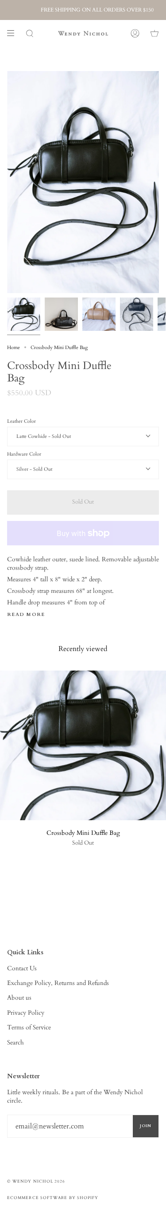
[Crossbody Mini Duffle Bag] (83, 746)
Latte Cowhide (32, 436)
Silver (23, 469)
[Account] (135, 33)
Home (13, 347)
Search (15, 1042)
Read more (26, 614)
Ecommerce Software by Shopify (52, 1197)
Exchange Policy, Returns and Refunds (58, 983)
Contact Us (22, 968)
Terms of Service (29, 1027)
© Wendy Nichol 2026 (36, 1181)
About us (19, 997)
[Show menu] (13, 33)
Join (145, 1125)
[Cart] (154, 33)
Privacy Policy (25, 1013)
